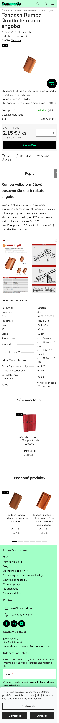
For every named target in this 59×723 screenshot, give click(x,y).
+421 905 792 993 (21, 614)
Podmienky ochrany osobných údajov (24, 575)
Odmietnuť (14, 715)
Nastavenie (28, 706)
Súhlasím (42, 715)
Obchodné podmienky (15, 570)
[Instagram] (14, 623)
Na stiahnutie (10, 588)
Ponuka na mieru (12, 561)
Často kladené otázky (15, 579)
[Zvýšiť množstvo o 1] (53, 132)
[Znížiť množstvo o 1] (38, 132)
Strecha (41, 307)
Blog (5, 566)
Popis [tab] (29, 173)
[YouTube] (21, 623)
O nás (6, 557)
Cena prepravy (11, 584)
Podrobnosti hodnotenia (15, 36)
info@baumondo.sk (21, 608)
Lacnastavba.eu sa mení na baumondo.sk (26, 646)
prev (3, 501)
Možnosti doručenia (12, 114)
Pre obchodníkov (12, 593)
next (55, 501)
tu (40, 698)
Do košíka (29, 145)
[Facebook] (6, 623)
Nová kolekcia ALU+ (14, 642)
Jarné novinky (10, 638)
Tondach (16, 40)
